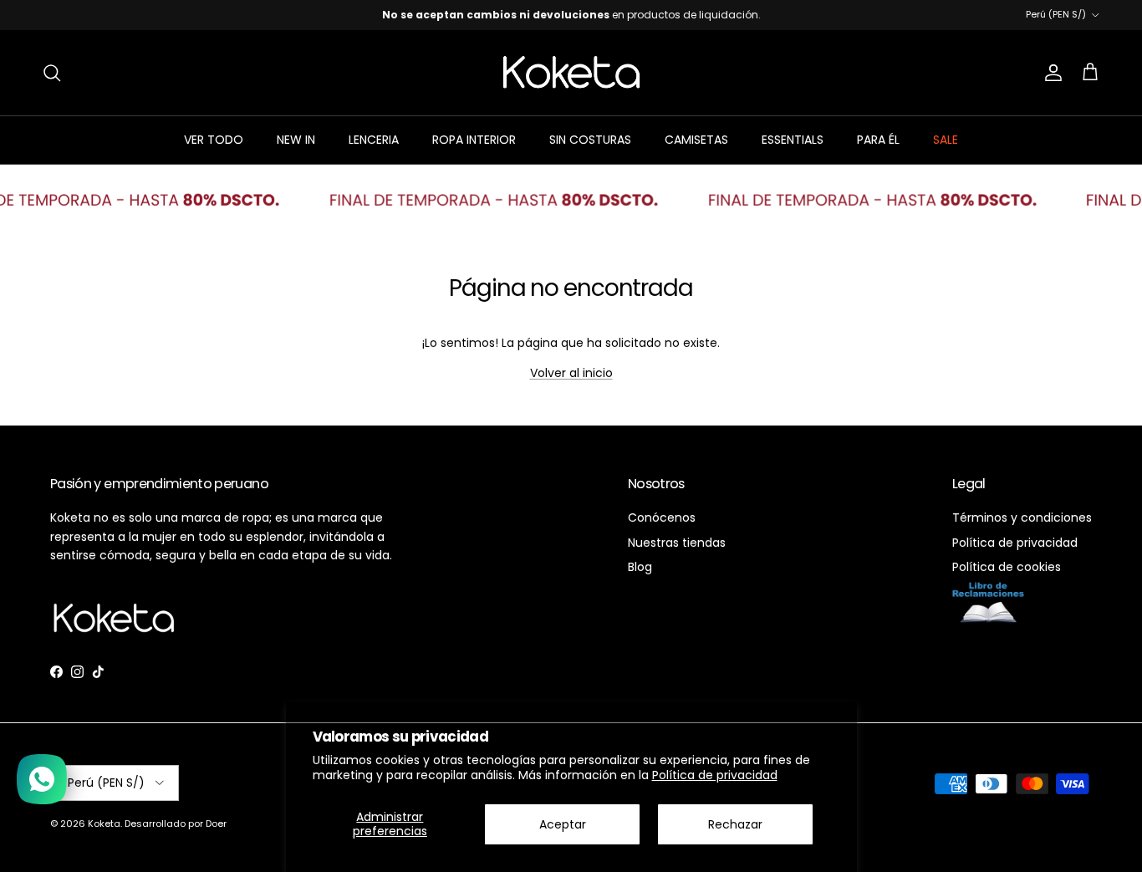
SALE (945, 139)
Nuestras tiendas (677, 542)
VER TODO (213, 139)
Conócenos (662, 517)
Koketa (104, 823)
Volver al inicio (571, 373)
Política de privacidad (714, 775)
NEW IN (296, 139)
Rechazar (735, 824)
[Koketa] (571, 73)
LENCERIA (374, 139)
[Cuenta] (1050, 73)
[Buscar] (52, 73)
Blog (640, 566)
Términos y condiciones (1022, 517)
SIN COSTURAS (590, 139)
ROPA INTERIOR (474, 139)
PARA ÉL (878, 139)
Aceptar (562, 824)
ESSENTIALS (792, 139)
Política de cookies (1006, 566)
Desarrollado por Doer (176, 823)
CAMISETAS (696, 139)
